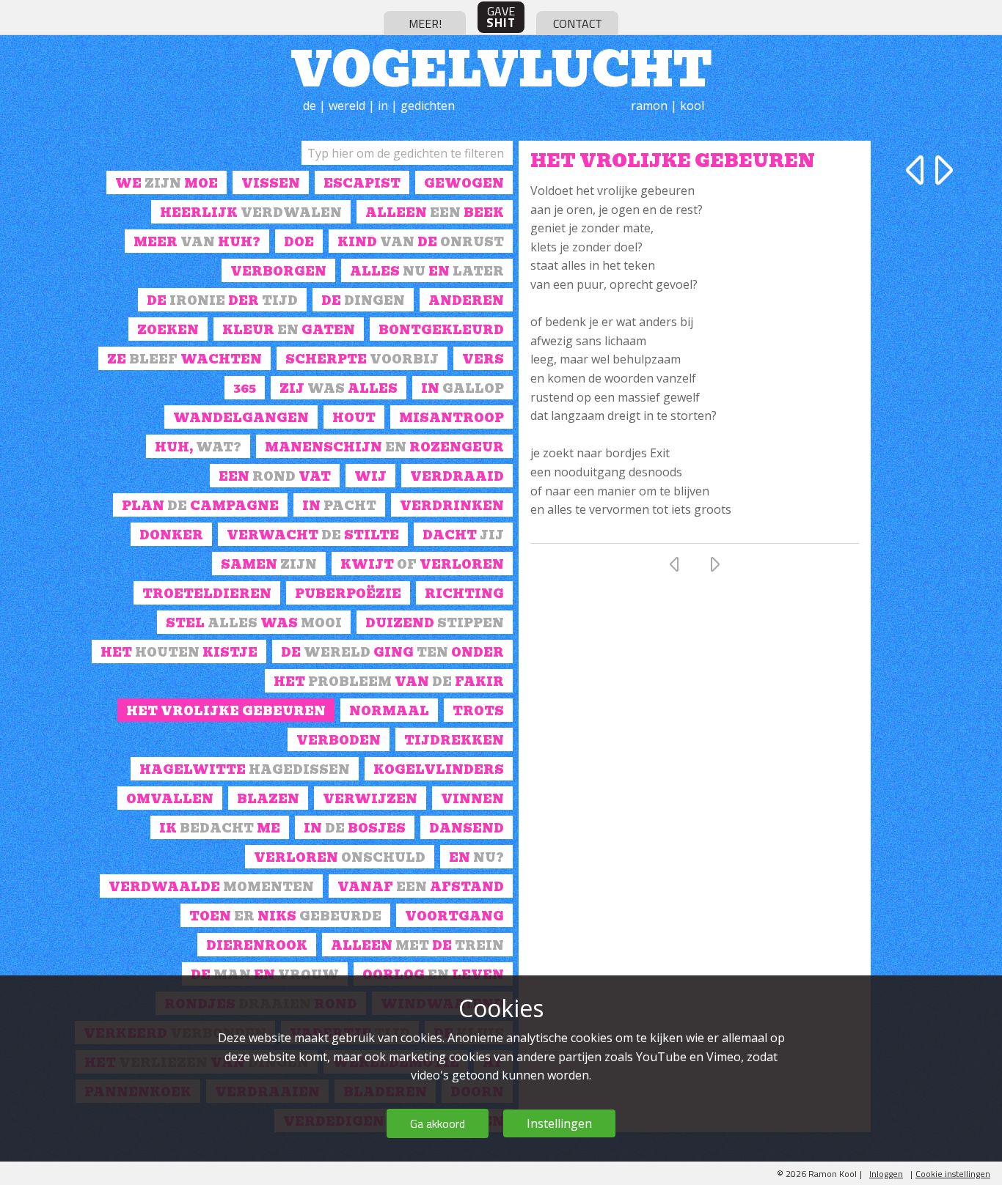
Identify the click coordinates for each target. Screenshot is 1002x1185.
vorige (917, 170)
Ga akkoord (437, 1123)
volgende (941, 170)
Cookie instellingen (952, 1174)
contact (577, 23)
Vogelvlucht (501, 66)
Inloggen (886, 1174)
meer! (425, 23)
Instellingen (559, 1123)
